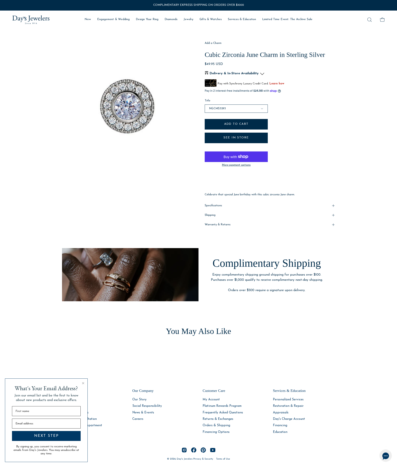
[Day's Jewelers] (31, 19)
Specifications (213, 205)
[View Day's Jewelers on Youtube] (213, 450)
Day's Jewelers (185, 459)
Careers (137, 419)
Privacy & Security (203, 459)
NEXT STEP (46, 436)
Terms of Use (223, 459)
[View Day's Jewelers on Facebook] (194, 450)
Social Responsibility (147, 406)
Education (280, 431)
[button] (369, 19)
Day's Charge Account (289, 419)
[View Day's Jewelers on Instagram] (184, 450)
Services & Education (289, 391)
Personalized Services (288, 399)
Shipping (210, 215)
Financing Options (216, 431)
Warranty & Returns (218, 224)
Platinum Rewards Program (222, 406)
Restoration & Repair (288, 406)
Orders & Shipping (216, 425)
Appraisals (280, 412)
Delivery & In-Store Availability (234, 73)
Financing (280, 425)
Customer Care (214, 391)
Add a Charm (213, 43)
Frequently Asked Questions (223, 412)
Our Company (143, 391)
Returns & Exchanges (218, 419)
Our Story (139, 399)
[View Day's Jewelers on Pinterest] (203, 450)
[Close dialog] (83, 383)
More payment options (236, 165)
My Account (211, 399)
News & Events (143, 412)
